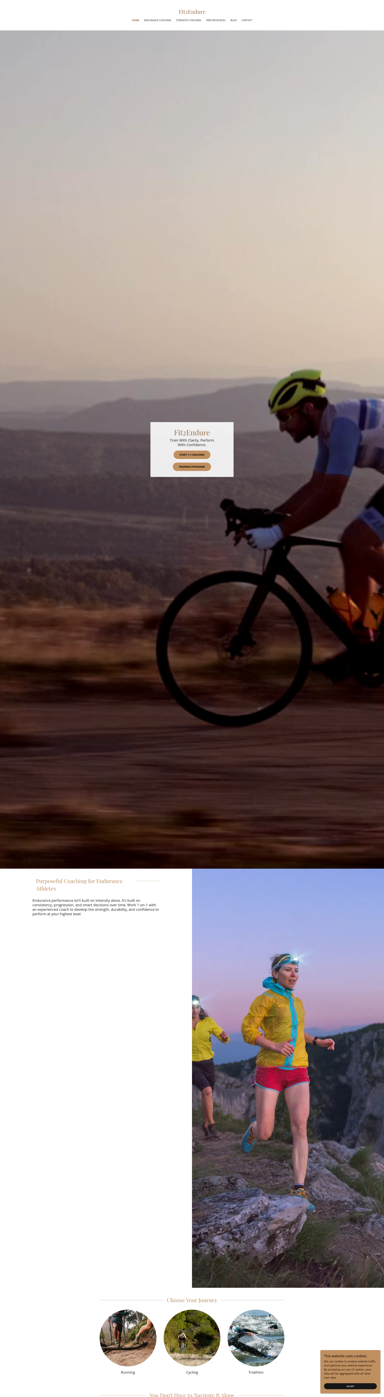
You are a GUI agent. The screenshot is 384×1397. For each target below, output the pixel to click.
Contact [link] (247, 20)
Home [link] (135, 20)
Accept (350, 1386)
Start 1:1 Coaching (192, 454)
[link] (192, 13)
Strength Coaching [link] (188, 20)
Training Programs (192, 466)
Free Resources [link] (216, 20)
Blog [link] (233, 20)
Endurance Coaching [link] (157, 20)
